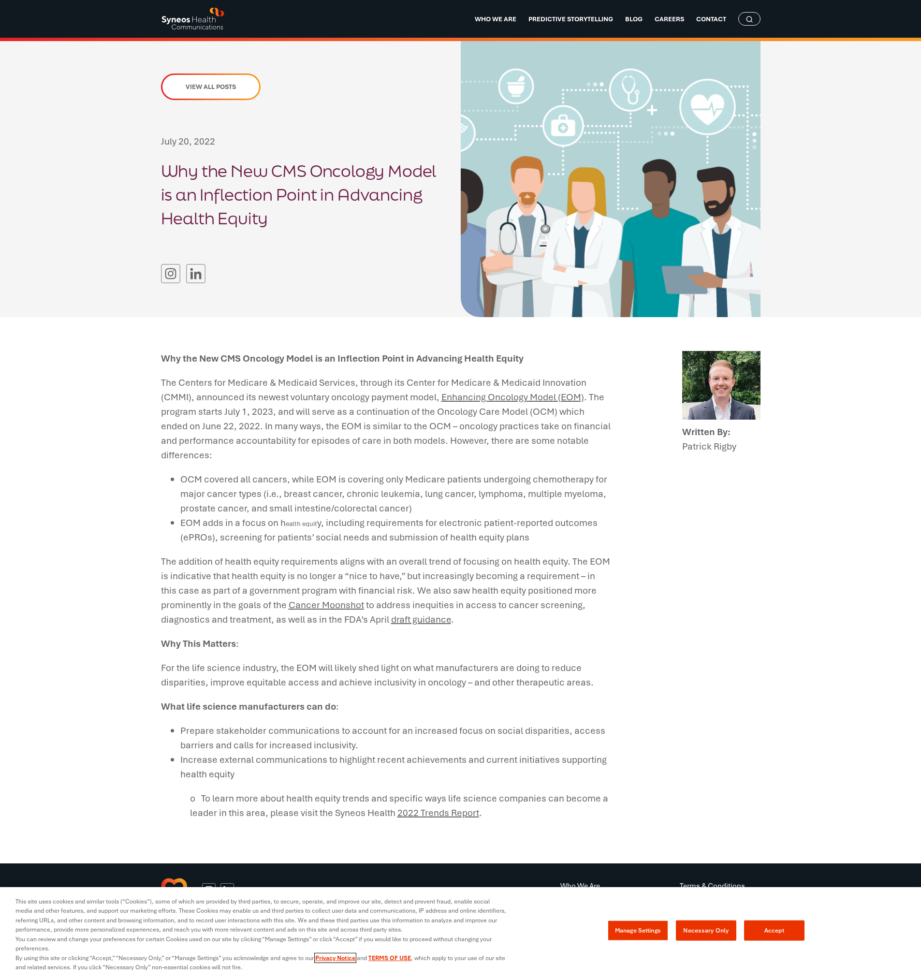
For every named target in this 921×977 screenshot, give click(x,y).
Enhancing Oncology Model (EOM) (512, 397)
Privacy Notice (335, 958)
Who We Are (580, 885)
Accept (774, 930)
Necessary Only (706, 930)
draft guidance (421, 619)
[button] (170, 273)
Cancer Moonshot (326, 604)
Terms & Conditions (712, 885)
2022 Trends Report (438, 812)
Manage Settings (638, 930)
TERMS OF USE (389, 958)
